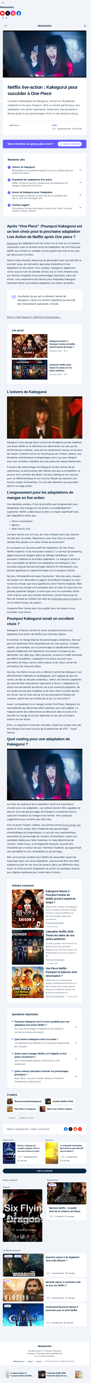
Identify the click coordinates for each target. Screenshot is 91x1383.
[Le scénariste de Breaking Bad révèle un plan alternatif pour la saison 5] (52, 1116)
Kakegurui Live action (26, 1081)
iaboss (30, 1349)
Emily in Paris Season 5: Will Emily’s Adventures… (34, 296)
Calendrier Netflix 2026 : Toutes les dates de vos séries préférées (60, 898)
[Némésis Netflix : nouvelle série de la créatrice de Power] (66, 1157)
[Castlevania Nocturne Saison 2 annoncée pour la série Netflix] (23, 1278)
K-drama (8, 1219)
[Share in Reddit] (75, 1092)
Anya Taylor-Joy (72, 788)
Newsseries (45, 4)
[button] (4, 5)
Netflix (55, 102)
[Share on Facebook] (65, 1092)
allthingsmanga (18, 1349)
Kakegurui (12, 222)
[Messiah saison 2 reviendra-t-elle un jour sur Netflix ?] (23, 1253)
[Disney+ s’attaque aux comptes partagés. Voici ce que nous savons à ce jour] (9, 1116)
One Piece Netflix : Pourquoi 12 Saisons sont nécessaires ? (61, 935)
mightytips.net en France (65, 558)
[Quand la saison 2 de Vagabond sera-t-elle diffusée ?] (23, 1228)
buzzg (38, 1349)
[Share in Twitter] (70, 1092)
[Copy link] (80, 1092)
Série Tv (52, 1148)
